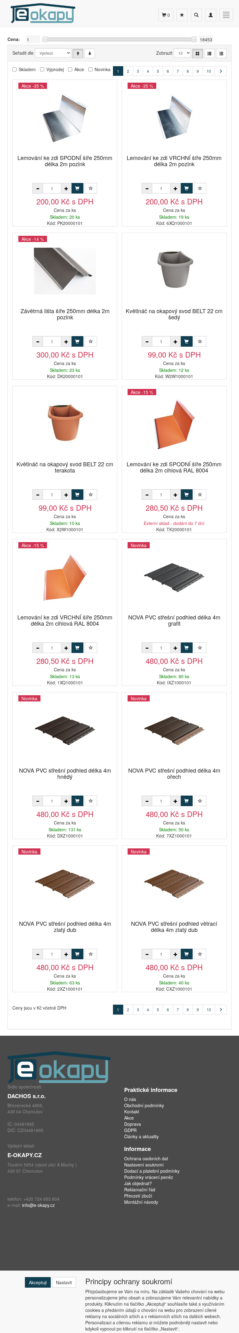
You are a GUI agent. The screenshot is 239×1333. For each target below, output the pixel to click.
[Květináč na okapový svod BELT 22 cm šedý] (174, 271)
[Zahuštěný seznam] (221, 53)
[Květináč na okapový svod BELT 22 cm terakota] (65, 424)
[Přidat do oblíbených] (91, 188)
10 (209, 71)
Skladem (27, 69)
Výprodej (55, 69)
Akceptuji (38, 1282)
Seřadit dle (23, 53)
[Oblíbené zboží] (182, 15)
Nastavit (64, 1282)
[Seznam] (209, 53)
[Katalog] (197, 53)
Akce (79, 69)
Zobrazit (164, 53)
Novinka (102, 69)
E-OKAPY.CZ (24, 1155)
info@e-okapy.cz (38, 1205)
